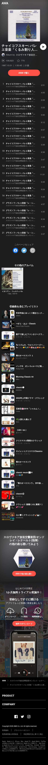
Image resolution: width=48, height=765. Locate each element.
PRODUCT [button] (8, 695)
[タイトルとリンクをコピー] (32, 250)
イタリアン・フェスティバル (12, 291)
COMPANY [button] (8, 704)
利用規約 (5, 730)
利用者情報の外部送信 (10, 734)
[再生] (43, 47)
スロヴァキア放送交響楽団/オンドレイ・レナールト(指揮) (28, 680)
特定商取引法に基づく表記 (33, 734)
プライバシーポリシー (22, 730)
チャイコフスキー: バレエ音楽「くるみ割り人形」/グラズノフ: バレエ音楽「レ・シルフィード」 (28, 685)
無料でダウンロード (24, 623)
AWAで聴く (24, 72)
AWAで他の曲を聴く (24, 573)
